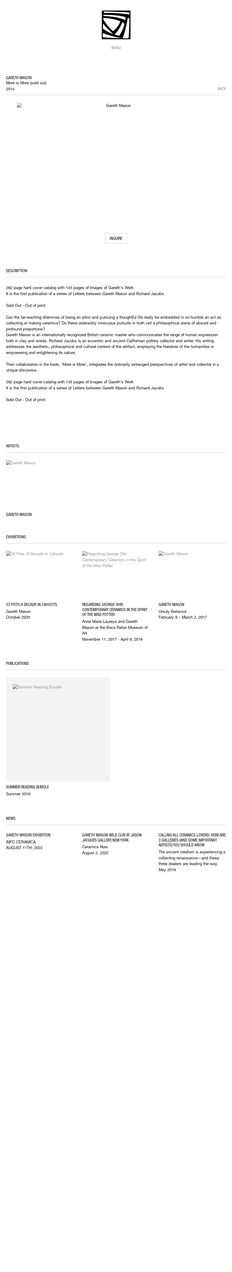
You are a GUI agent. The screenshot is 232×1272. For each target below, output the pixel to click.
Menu (116, 47)
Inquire (116, 238)
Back (222, 88)
